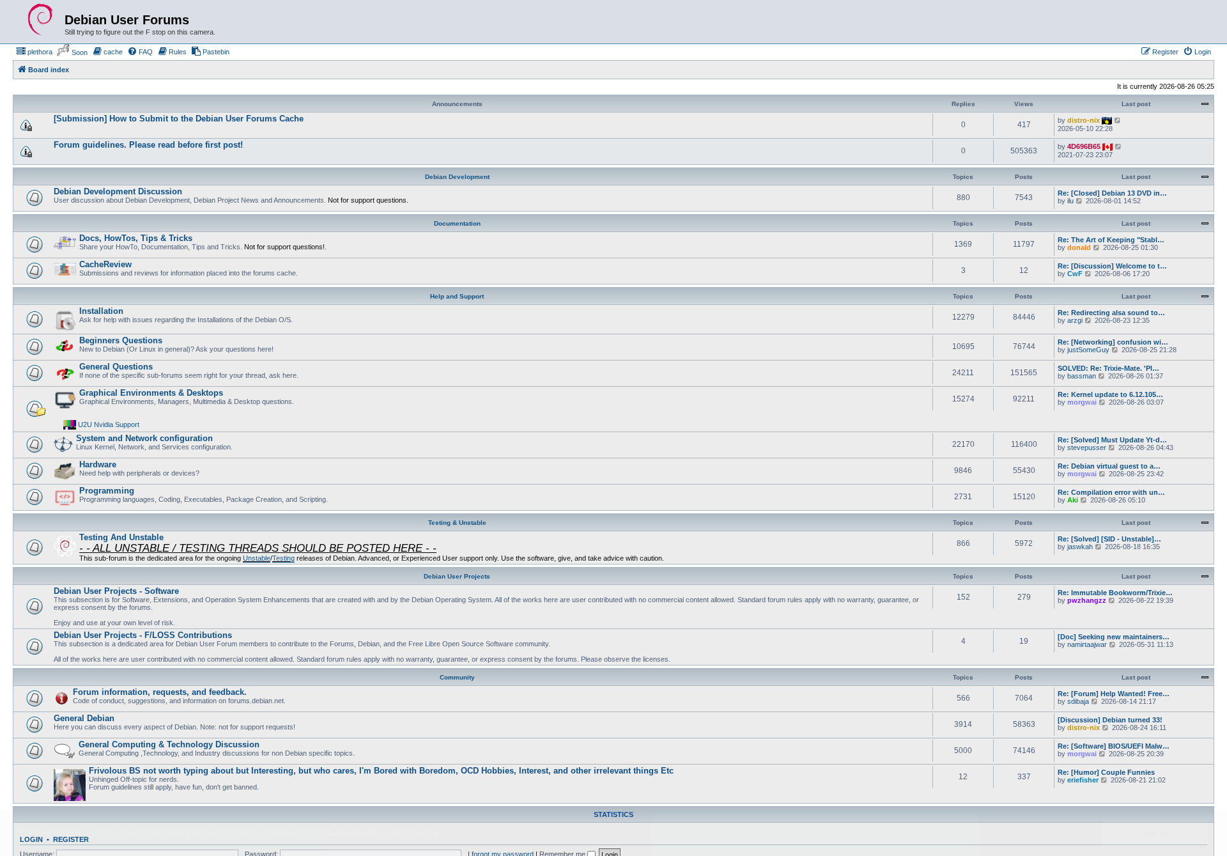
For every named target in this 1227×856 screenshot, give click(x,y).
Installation (101, 311)
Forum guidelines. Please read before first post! (148, 145)
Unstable (256, 558)
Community (457, 677)
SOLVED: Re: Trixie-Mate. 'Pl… (1108, 368)
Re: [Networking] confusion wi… (1113, 342)
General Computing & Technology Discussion (169, 744)
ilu (1070, 201)
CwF (1075, 273)
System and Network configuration (144, 438)
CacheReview (105, 264)
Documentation (457, 223)
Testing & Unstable (457, 522)
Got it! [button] (1155, 833)
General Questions (116, 366)
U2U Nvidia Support (108, 424)
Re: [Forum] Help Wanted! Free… (1113, 693)
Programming (106, 490)
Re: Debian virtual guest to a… (1109, 466)
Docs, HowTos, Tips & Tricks (135, 238)
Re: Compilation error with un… (1111, 492)
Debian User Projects (457, 576)
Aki (1072, 500)
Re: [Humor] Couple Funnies (1106, 772)
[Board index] (40, 19)
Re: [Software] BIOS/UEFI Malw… (1113, 746)
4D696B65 (1083, 146)
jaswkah (1080, 546)
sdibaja (1078, 701)
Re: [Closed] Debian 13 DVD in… (1112, 193)
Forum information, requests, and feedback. (160, 692)
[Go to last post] (1118, 120)
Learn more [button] (412, 832)
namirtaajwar (1087, 644)
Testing (283, 558)
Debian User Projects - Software (116, 591)
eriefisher (1083, 780)
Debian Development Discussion (118, 191)
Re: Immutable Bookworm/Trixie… (1115, 592)
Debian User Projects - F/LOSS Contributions (143, 635)
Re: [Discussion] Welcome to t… (1112, 266)
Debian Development (457, 176)
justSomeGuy (1088, 350)
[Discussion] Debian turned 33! (1110, 720)
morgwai (1082, 402)
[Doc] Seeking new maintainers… (1113, 637)
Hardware (97, 464)
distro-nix (1083, 120)
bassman (1081, 376)
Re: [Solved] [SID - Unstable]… (1109, 539)
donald (1079, 247)
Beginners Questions (120, 340)
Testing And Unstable (121, 537)
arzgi (1075, 320)
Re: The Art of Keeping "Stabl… (1111, 240)
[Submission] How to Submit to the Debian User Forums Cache (179, 118)
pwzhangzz (1086, 600)
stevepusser (1086, 447)
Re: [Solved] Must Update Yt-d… (1112, 440)
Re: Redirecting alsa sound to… (1111, 312)
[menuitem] (34, 51)
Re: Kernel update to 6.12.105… (1110, 394)
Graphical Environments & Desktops (151, 393)
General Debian (84, 718)
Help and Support (457, 296)
